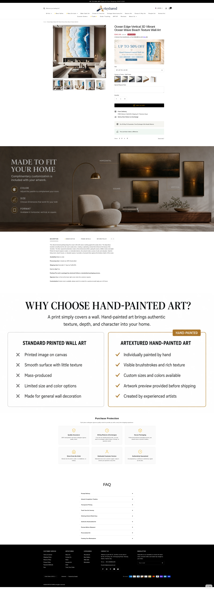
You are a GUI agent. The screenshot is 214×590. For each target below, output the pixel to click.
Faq (44, 567)
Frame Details (86, 239)
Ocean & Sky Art (140, 13)
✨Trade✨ (93, 16)
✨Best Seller (59, 13)
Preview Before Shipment (88, 527)
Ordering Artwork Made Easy (89, 516)
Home (44, 22)
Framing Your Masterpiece (88, 538)
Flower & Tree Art (98, 13)
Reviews (123, 16)
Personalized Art (85, 532)
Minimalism (87, 562)
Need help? (161, 138)
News (66, 559)
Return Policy (102, 239)
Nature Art (128, 13)
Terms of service (47, 554)
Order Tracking (105, 16)
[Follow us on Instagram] (107, 569)
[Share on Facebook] (119, 138)
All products (87, 554)
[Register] (162, 562)
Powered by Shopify (73, 576)
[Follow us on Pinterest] (110, 569)
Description (54, 239)
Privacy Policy (47, 562)
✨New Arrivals (71, 13)
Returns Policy (47, 559)
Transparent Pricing (86, 504)
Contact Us (68, 557)
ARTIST (115, 16)
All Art (48, 13)
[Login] (166, 8)
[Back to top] (207, 577)
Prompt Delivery (85, 493)
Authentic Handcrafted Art (88, 521)
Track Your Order (70, 567)
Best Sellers (87, 557)
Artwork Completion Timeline (89, 499)
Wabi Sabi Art (85, 13)
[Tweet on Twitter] (124, 138)
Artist (66, 564)
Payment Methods (48, 564)
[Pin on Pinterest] (121, 138)
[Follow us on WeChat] (118, 569)
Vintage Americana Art (114, 13)
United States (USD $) (50, 576)
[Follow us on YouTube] (114, 569)
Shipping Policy (47, 557)
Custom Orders (82, 16)
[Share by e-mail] (127, 138)
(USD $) (159, 8)
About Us (132, 16)
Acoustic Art (68, 562)
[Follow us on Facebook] (103, 569)
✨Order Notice (69, 239)
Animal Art (161, 13)
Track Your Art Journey (87, 510)
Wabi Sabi (86, 559)
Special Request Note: (120, 85)
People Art (152, 13)
